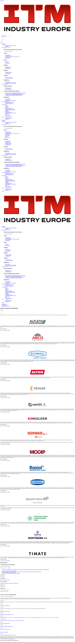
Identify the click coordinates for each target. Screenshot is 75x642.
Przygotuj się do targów (9, 51)
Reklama (16, 569)
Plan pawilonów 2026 (9, 89)
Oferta (14, 569)
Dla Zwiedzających (4, 155)
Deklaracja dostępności (9, 187)
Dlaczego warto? (8, 87)
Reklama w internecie (9, 72)
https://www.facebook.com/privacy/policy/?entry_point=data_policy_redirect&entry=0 (12, 620)
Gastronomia (7, 61)
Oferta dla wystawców (9, 102)
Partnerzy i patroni (8, 123)
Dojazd (7, 105)
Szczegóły (5, 596)
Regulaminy (21, 569)
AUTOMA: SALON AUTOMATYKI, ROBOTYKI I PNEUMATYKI (15, 275)
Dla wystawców (8, 81)
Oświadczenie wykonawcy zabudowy (11, 83)
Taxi (6, 114)
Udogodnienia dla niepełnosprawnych (11, 295)
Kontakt (3, 302)
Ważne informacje (31, 569)
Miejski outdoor (8, 68)
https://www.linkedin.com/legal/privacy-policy (6, 614)
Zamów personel (8, 63)
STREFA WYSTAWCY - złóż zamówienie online (12, 56)
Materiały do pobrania (9, 118)
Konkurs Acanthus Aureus (9, 78)
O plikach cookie (11, 596)
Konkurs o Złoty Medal (9, 77)
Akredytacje (7, 190)
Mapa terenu (7, 106)
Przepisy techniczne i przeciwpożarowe (11, 82)
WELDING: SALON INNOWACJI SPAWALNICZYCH (14, 95)
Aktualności (3, 43)
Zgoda (2, 596)
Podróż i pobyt (4, 104)
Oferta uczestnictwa (8, 55)
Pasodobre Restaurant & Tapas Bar (10, 109)
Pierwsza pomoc (8, 115)
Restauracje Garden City (9, 108)
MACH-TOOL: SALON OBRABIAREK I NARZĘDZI (13, 93)
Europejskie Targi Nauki (5, 101)
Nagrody (18, 569)
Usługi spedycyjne (8, 57)
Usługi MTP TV (8, 73)
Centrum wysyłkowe (8, 255)
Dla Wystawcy (4, 47)
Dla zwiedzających (8, 281)
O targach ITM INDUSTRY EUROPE (11, 45)
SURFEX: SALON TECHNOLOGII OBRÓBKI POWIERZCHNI (15, 94)
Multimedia (7, 228)
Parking (7, 107)
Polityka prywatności (11, 638)
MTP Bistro (7, 111)
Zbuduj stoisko (8, 240)
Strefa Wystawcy (4, 36)
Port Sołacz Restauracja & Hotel (10, 180)
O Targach (3, 44)
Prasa (3, 116)
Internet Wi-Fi (7, 113)
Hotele (6, 62)
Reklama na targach (8, 67)
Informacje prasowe (8, 117)
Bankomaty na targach (9, 112)
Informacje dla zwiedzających (10, 103)
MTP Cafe (7, 110)
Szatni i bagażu (8, 99)
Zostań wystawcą (8, 237)
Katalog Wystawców (8, 88)
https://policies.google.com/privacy (5, 605)
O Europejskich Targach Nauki (10, 173)
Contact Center (8, 249)
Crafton (7, 591)
